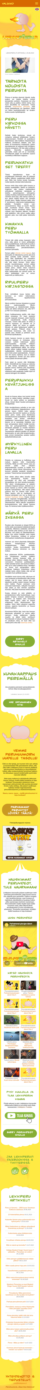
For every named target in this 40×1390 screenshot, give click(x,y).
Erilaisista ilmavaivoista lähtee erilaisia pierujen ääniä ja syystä (20, 1323)
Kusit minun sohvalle (11, 1080)
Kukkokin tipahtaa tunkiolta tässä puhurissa (28, 1064)
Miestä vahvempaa (13, 1061)
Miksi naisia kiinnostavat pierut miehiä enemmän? (20, 1278)
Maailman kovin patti (11, 1027)
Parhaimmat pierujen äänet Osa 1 (28, 1081)
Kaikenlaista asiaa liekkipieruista (20, 1233)
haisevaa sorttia (26, 622)
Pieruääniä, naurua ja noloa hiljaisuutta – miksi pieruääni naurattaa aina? (20, 1307)
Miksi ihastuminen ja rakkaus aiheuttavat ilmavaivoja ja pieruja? (20, 1227)
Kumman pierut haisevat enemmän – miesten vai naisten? (20, 1348)
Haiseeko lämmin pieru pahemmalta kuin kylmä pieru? (20, 1220)
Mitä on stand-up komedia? (16, 1245)
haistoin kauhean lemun (14, 497)
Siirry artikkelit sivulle (20, 641)
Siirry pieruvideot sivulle (20, 1133)
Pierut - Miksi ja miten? (16, 1343)
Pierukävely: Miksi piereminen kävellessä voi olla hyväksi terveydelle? (20, 1294)
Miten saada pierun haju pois (16, 1266)
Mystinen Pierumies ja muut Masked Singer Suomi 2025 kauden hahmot (20, 1285)
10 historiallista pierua (16, 1214)
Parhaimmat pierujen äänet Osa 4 (11, 1012)
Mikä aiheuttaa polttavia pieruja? (20, 1336)
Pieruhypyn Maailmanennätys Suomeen (11, 1045)
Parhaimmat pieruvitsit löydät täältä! (20, 810)
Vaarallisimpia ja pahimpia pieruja (20, 1271)
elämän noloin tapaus (23, 253)
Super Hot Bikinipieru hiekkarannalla (28, 1045)
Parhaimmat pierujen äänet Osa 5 (11, 994)
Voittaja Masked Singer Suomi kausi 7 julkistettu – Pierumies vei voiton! (20, 1251)
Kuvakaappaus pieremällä (20, 676)
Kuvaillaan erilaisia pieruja (16, 1240)
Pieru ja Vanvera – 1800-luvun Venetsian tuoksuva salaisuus (20, 1208)
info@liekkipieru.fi (20, 1383)
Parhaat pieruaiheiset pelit (16, 1302)
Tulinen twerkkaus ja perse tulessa (28, 995)
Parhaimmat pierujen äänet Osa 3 (28, 1012)
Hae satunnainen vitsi (20, 703)
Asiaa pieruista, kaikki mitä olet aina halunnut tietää (20, 1316)
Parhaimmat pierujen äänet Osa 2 (28, 1028)
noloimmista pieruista (21, 106)
